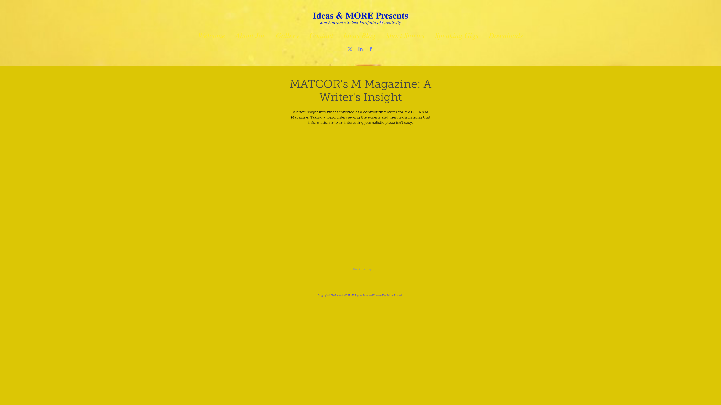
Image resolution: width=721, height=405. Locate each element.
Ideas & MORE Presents (360, 15)
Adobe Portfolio (395, 295)
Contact (321, 35)
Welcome (211, 35)
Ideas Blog (359, 35)
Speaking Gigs (457, 35)
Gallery (287, 35)
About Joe (250, 35)
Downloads (506, 35)
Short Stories (405, 35)
